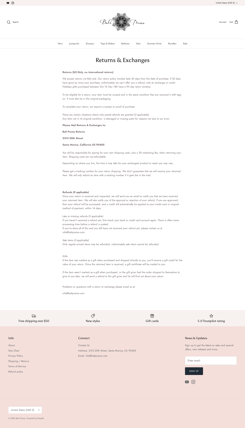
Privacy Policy (15, 356)
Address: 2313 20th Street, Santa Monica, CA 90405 (107, 350)
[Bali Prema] (122, 22)
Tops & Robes (108, 43)
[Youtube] (8, 3)
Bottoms (125, 43)
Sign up (194, 371)
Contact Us (84, 345)
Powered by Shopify (35, 418)
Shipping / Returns (18, 361)
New (60, 43)
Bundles (172, 43)
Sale (185, 43)
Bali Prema (20, 418)
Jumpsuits (74, 43)
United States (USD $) (225, 2)
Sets (138, 43)
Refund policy (15, 371)
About (11, 345)
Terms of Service (17, 366)
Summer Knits (154, 43)
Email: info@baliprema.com (93, 356)
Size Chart (13, 350)
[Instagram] (13, 3)
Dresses (90, 43)
